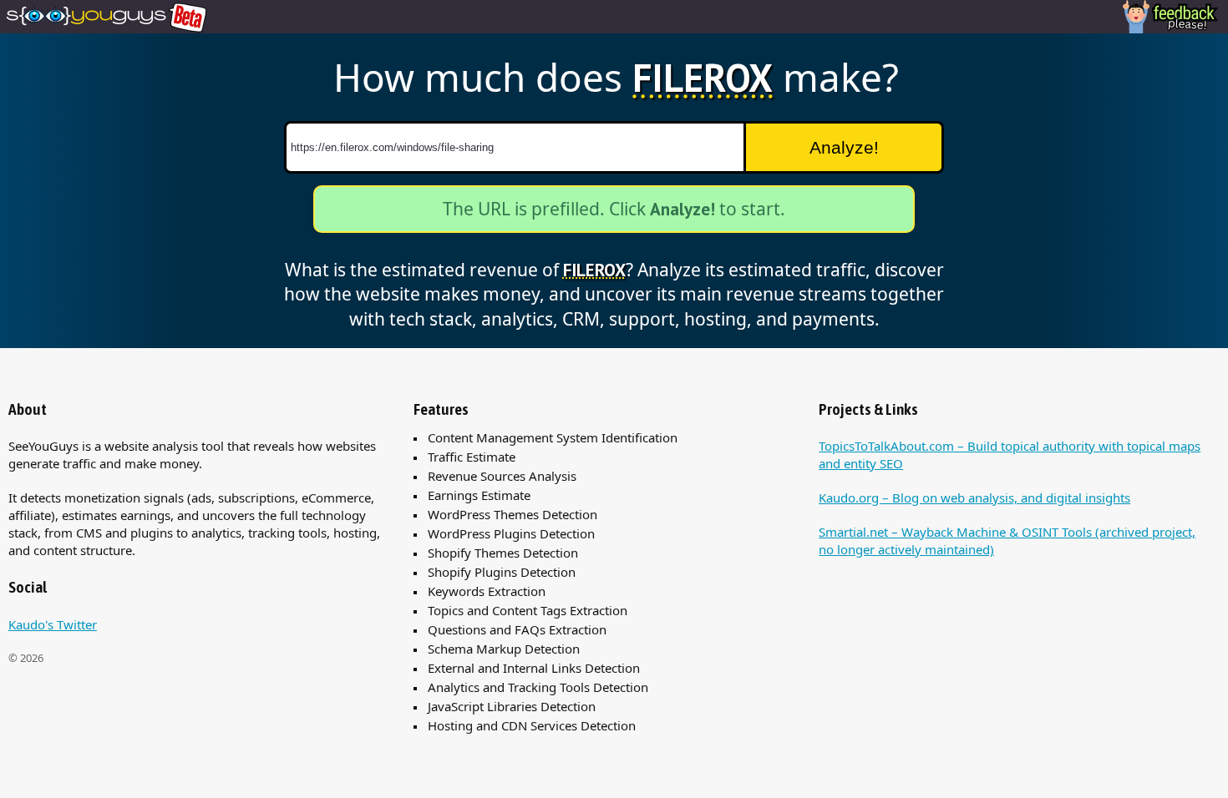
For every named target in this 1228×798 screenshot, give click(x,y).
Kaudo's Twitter (52, 624)
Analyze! (844, 147)
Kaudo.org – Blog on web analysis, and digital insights (974, 497)
